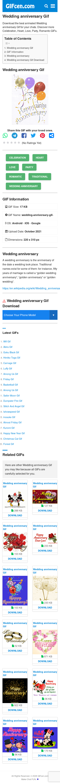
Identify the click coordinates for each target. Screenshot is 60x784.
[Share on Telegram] (16, 137)
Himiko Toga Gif (11, 357)
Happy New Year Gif (14, 433)
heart (40, 157)
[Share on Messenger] (53, 137)
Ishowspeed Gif (11, 411)
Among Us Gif (10, 374)
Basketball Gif (10, 384)
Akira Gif (7, 346)
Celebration (17, 157)
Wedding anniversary (18, 55)
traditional (40, 176)
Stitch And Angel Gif (13, 406)
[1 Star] (4, 142)
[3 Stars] (11, 142)
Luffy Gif (7, 368)
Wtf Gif (6, 341)
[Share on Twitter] (34, 137)
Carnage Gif (9, 363)
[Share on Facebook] (26, 137)
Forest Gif (8, 444)
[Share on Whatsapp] (7, 137)
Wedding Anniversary (23, 186)
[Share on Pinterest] (44, 137)
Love (12, 167)
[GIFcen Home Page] (20, 6)
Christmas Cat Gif (12, 438)
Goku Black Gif (11, 352)
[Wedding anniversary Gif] (30, 99)
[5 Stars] (18, 142)
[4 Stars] (15, 142)
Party (29, 167)
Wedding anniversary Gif (20, 47)
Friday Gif (8, 379)
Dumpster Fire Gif (12, 400)
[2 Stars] (8, 142)
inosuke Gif (9, 417)
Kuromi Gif (8, 427)
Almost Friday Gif (12, 422)
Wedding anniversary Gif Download (25, 59)
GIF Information (15, 51)
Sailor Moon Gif (11, 395)
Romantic (15, 176)
